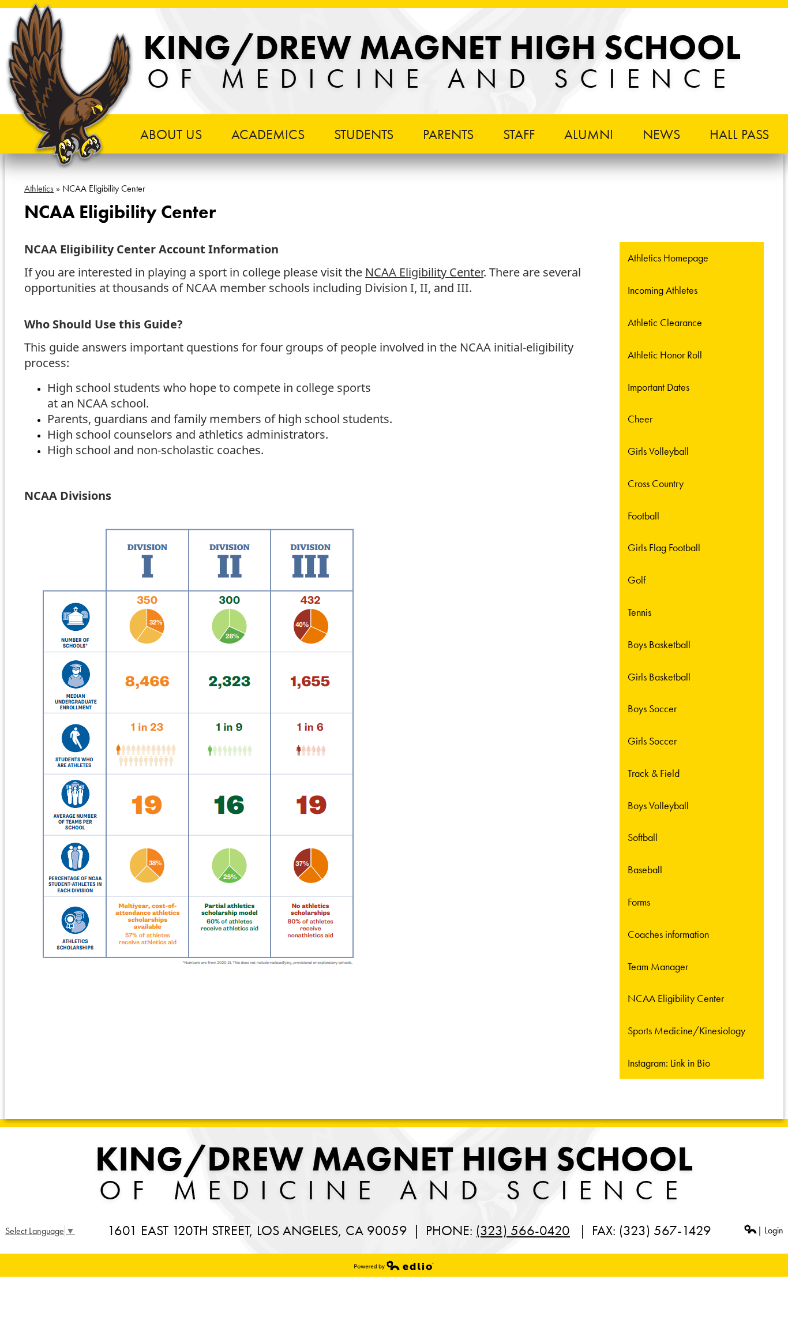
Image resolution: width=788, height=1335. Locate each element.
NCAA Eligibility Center (424, 272)
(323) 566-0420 (523, 1230)
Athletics (39, 188)
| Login (770, 1230)
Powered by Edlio (394, 1265)
